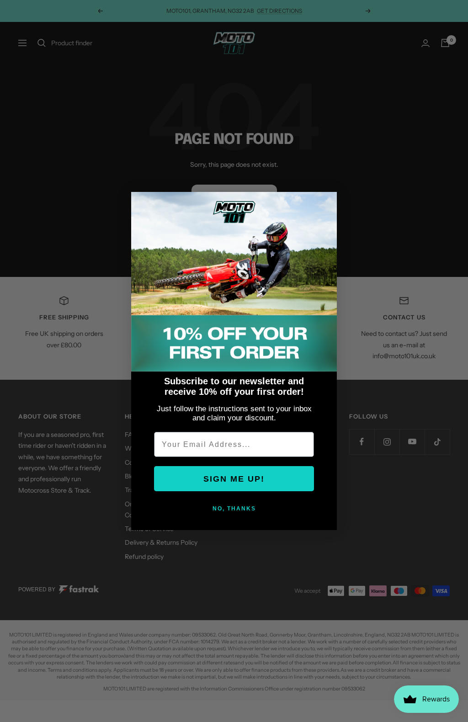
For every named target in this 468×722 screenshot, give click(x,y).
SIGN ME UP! (234, 478)
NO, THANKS (234, 508)
